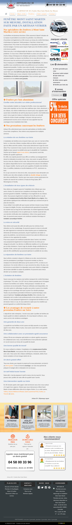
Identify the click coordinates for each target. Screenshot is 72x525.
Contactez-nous (28, 489)
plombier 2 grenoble (41, 519)
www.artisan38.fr (58, 507)
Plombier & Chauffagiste (11, 489)
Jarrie (12, 394)
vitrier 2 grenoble (52, 519)
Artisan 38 (9, 477)
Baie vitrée (22, 14)
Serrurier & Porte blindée (12, 486)
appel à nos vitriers (23, 152)
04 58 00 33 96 (56, 4)
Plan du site (28, 491)
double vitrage (35, 175)
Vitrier (12, 14)
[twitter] (42, 488)
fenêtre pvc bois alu (61, 84)
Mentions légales (28, 493)
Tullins (6, 391)
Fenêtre (31, 14)
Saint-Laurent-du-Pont (31, 391)
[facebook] (38, 488)
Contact (52, 14)
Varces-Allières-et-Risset (16, 391)
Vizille (41, 391)
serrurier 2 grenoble (29, 519)
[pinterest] (49, 488)
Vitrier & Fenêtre (11, 491)
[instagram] (45, 488)
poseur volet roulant (61, 73)
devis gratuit (9, 365)
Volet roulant (41, 14)
